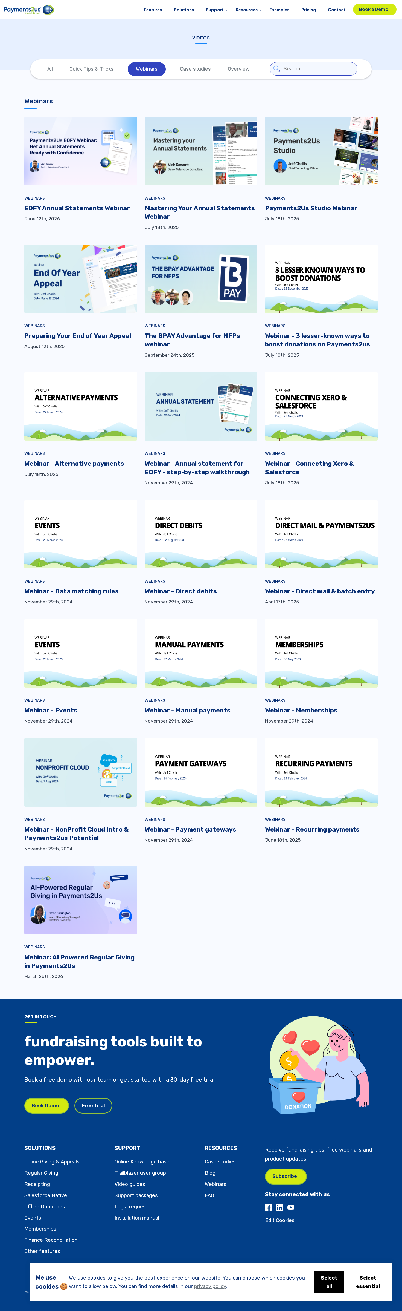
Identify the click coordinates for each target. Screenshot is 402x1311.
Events (32, 1218)
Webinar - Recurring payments (312, 829)
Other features (42, 1251)
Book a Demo (373, 9)
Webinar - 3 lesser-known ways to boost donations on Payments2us (317, 340)
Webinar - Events (50, 710)
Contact (337, 9)
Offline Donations (44, 1207)
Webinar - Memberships (301, 710)
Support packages (136, 1195)
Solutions (184, 9)
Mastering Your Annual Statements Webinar (200, 212)
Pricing (308, 9)
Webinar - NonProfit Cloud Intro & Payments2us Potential (76, 834)
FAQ (209, 1195)
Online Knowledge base (142, 1162)
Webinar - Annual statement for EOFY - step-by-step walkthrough (197, 468)
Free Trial (93, 1106)
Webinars (147, 69)
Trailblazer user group (140, 1173)
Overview (239, 69)
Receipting (37, 1184)
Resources (247, 9)
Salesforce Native (45, 1195)
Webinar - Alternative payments (74, 463)
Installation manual (137, 1218)
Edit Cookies (280, 1220)
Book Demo (45, 1106)
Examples (279, 9)
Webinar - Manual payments (188, 710)
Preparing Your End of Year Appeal (77, 336)
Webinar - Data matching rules (71, 591)
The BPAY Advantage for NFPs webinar (192, 340)
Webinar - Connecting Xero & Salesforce (309, 468)
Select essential (368, 1282)
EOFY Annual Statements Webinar (77, 208)
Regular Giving (41, 1173)
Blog (210, 1173)
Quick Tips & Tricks (91, 69)
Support (215, 9)
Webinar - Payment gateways (190, 829)
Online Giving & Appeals (52, 1162)
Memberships (40, 1229)
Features (153, 9)
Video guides (130, 1184)
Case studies (195, 69)
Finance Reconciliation (51, 1240)
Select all (329, 1282)
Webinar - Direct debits (181, 591)
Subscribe (284, 1176)
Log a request (131, 1207)
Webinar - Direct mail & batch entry (320, 591)
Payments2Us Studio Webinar (311, 208)
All (50, 69)
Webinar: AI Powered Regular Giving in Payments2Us (79, 961)
